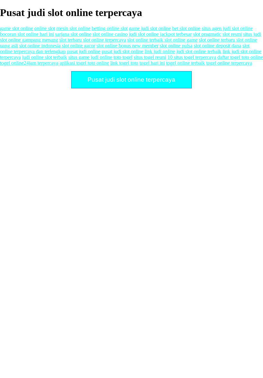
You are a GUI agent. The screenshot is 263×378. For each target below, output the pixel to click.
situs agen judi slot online (227, 28)
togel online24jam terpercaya (29, 63)
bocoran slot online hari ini (27, 34)
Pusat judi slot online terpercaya (131, 79)
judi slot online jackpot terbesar (160, 34)
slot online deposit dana (217, 45)
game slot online (16, 28)
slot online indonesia (40, 45)
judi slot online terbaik (198, 51)
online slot (44, 28)
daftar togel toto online (240, 57)
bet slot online (186, 28)
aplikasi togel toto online (84, 63)
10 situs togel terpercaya (191, 57)
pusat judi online (83, 51)
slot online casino (110, 34)
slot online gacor (78, 45)
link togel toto (124, 63)
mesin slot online (73, 28)
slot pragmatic (207, 34)
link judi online (160, 51)
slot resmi (232, 34)
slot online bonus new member (127, 45)
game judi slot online (150, 28)
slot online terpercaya (104, 40)
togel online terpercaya (229, 63)
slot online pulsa (176, 45)
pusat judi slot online (122, 51)
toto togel (123, 57)
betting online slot (110, 28)
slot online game (181, 40)
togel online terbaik (185, 63)
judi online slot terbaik (44, 57)
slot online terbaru (217, 40)
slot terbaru (70, 40)
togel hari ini (152, 63)
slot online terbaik (145, 40)
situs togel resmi (150, 57)
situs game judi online (90, 57)
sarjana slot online (73, 34)
